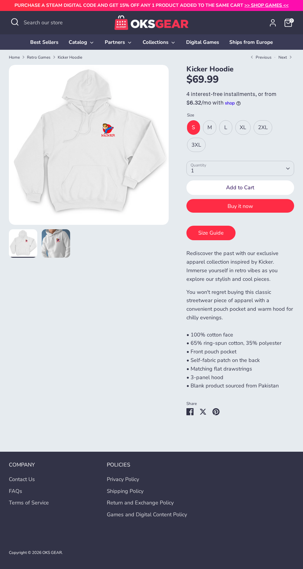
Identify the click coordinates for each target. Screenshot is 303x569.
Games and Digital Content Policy (147, 514)
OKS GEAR (52, 552)
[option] (89, 147)
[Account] (273, 23)
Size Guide (211, 232)
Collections (156, 42)
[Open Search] (15, 22)
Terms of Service (29, 502)
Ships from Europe (251, 42)
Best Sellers (44, 42)
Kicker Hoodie (70, 57)
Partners (115, 42)
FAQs (15, 491)
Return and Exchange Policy (140, 502)
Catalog (78, 42)
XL (243, 127)
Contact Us (22, 479)
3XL (196, 144)
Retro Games (39, 57)
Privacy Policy (123, 479)
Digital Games (202, 42)
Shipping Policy (125, 491)
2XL (263, 127)
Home (14, 57)
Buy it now (240, 206)
